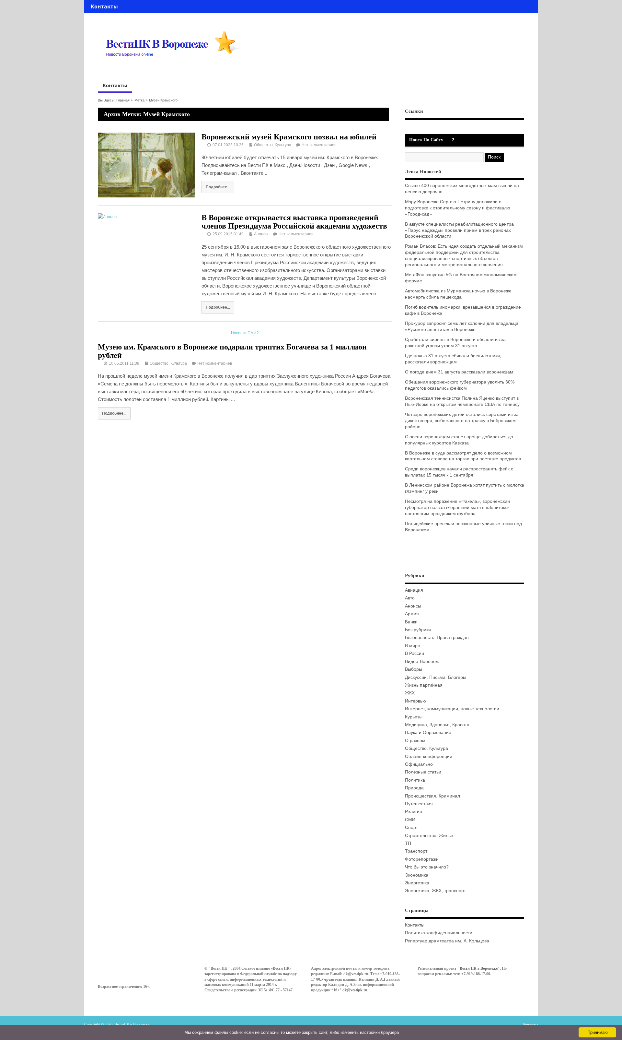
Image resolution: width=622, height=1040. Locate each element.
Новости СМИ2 (245, 333)
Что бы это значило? (427, 867)
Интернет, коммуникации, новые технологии (452, 708)
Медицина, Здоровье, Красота (437, 724)
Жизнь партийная (424, 685)
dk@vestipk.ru (354, 990)
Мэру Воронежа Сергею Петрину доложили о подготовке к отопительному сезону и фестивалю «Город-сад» (457, 208)
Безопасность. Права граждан (437, 637)
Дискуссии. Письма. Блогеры (435, 677)
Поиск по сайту (426, 139)
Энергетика (417, 882)
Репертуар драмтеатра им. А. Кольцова (447, 941)
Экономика (416, 875)
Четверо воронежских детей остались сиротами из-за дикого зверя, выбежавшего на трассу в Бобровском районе (462, 420)
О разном (415, 740)
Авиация (414, 590)
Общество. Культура (272, 145)
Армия (412, 613)
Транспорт (416, 851)
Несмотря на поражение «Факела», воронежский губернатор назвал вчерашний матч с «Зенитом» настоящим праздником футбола (457, 507)
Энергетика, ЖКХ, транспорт (435, 890)
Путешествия (419, 803)
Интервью (415, 701)
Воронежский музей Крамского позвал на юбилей (289, 137)
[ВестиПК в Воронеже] (175, 68)
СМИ (410, 819)
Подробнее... (218, 187)
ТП (408, 843)
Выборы (413, 669)
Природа (414, 788)
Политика (415, 780)
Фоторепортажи (422, 859)
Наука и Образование (428, 732)
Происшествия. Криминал (432, 796)
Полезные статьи (423, 772)
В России (414, 653)
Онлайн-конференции (428, 756)
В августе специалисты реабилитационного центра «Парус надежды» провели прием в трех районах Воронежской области (459, 230)
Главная (123, 100)
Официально (419, 764)
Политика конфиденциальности (438, 932)
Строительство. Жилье (429, 835)
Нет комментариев (319, 145)
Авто (410, 598)
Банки (411, 622)
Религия (413, 811)
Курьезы (413, 717)
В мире (412, 645)
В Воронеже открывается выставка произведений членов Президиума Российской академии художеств (294, 221)
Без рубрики (418, 629)
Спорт (411, 827)
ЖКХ (410, 693)
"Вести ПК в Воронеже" (478, 968)
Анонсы (261, 234)
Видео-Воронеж (422, 661)
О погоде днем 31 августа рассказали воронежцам (459, 372)
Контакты (104, 6)
